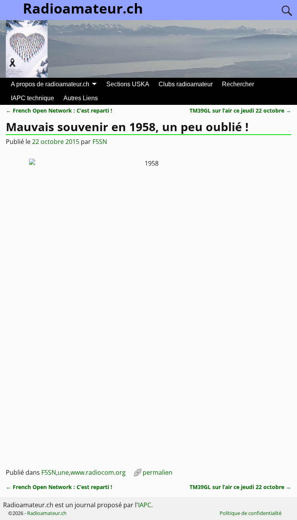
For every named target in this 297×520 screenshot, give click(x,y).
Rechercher (238, 84)
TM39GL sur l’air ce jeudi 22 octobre (240, 110)
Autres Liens (80, 98)
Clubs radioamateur (186, 84)
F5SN (48, 472)
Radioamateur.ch (47, 513)
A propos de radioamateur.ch (50, 84)
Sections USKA (127, 84)
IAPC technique (32, 98)
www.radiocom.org (98, 472)
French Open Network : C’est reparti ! (59, 110)
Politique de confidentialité (251, 513)
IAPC (144, 505)
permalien (157, 472)
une (63, 472)
